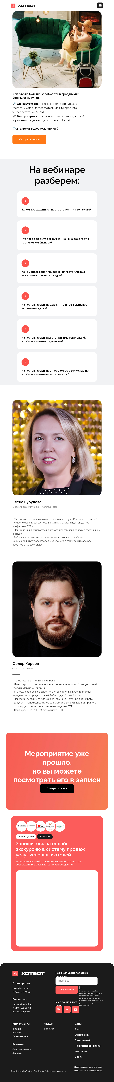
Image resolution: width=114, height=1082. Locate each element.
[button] (29, 139)
